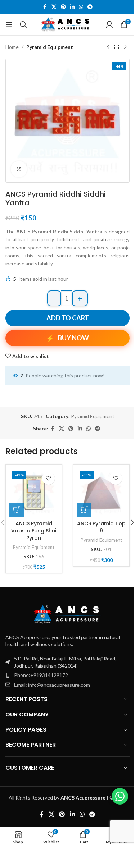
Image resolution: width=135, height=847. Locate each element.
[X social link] (54, 7)
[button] (16, 510)
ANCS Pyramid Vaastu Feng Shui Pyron (33, 530)
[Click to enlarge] (19, 169)
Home (12, 47)
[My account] (109, 24)
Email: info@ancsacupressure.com (52, 685)
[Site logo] (66, 24)
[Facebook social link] (45, 7)
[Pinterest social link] (63, 7)
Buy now (73, 338)
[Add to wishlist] (48, 478)
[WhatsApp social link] (81, 7)
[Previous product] (108, 47)
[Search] (23, 24)
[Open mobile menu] (9, 24)
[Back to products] (116, 47)
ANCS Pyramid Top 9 (101, 527)
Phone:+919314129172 (41, 675)
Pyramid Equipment (49, 47)
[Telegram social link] (90, 7)
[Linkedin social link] (72, 7)
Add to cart (67, 318)
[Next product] (125, 47)
